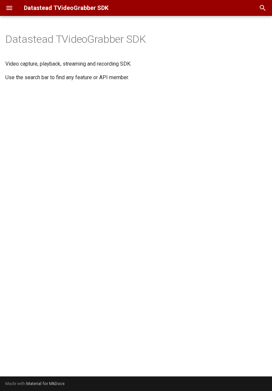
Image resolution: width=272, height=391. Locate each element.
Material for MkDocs (45, 383)
